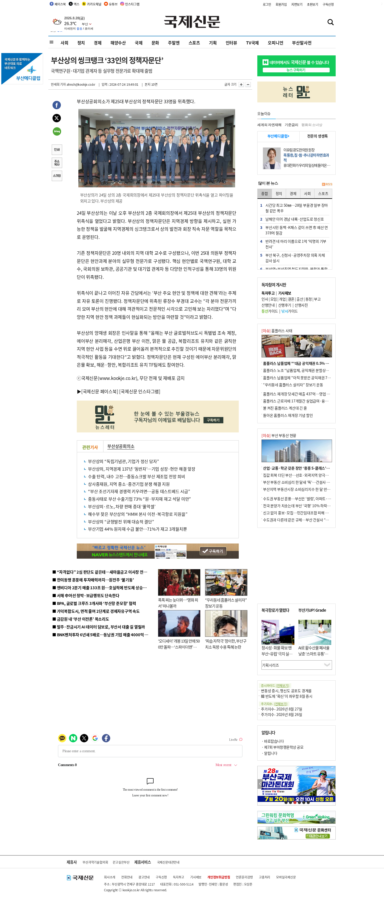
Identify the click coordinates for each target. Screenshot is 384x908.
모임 (273, 299)
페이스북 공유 (56, 106)
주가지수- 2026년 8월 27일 (281, 709)
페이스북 (60, 4)
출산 (299, 299)
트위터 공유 (56, 119)
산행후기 (284, 305)
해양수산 (118, 42)
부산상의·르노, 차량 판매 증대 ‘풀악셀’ (121, 506)
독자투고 (178, 877)
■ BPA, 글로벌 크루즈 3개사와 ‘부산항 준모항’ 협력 (94, 603)
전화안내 (126, 877)
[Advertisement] (296, 565)
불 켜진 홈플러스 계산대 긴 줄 (285, 407)
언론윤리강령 (244, 877)
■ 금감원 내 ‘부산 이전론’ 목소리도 (80, 619)
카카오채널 (94, 4)
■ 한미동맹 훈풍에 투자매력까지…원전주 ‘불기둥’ (93, 579)
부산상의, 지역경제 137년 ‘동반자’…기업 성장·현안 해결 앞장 (141, 469)
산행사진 (301, 305)
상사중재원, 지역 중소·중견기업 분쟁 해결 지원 (129, 484)
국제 (139, 42)
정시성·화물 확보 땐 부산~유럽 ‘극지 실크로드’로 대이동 (276, 653)
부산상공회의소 (121, 446)
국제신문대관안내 (168, 862)
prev (260, 784)
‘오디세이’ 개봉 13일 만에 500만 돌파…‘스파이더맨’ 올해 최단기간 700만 (179, 646)
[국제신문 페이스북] (99, 391)
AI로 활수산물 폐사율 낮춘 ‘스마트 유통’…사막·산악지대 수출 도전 (313, 656)
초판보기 (312, 4)
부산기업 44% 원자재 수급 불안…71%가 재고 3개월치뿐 (137, 529)
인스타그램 (132, 4)
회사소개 (109, 877)
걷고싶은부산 (121, 862)
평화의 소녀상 (311, 125)
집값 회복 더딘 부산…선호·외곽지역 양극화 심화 (299, 475)
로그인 (267, 4)
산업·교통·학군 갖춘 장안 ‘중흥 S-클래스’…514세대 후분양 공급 (312, 468)
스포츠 (194, 42)
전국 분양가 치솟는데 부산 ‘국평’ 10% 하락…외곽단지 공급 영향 (311, 505)
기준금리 (291, 125)
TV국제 (252, 42)
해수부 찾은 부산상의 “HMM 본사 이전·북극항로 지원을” (138, 514)
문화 (155, 42)
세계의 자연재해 (269, 125)
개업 (282, 299)
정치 (81, 42)
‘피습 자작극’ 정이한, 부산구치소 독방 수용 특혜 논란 (225, 644)
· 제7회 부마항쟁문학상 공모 (282, 747)
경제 (98, 42)
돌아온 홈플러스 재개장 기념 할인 (288, 415)
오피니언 (275, 42)
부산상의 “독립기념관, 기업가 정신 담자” (123, 461)
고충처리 (264, 877)
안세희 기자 (58, 84)
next (332, 784)
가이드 (269, 311)
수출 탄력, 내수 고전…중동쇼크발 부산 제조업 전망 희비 (136, 476)
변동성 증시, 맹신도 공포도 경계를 (286, 690)
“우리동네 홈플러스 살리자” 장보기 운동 (293, 384)
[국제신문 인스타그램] (139, 391)
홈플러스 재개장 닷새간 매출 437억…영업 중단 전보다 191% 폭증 (312, 393)
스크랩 (56, 176)
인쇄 (56, 150)
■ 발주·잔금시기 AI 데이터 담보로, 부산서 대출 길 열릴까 (98, 626)
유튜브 (113, 4)
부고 (317, 299)
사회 (64, 42)
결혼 (291, 299)
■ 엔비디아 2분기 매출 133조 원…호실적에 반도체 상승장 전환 (103, 587)
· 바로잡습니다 (272, 741)
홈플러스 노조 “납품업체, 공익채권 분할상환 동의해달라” (305, 370)
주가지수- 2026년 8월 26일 (281, 714)
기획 (213, 42)
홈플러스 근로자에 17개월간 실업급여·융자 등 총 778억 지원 (308, 400)
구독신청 (328, 4)
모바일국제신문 (286, 877)
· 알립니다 (269, 753)
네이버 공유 (56, 132)
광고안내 (144, 877)
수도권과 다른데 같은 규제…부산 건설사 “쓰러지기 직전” (305, 519)
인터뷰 (231, 42)
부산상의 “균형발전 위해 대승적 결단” (121, 521)
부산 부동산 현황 (278, 435)
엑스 (76, 4)
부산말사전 (301, 42)
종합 (264, 193)
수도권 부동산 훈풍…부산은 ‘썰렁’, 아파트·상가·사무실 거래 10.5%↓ (316, 498)
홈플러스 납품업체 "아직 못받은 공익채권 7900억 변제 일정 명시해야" (315, 377)
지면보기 (296, 4)
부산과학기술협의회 (95, 862)
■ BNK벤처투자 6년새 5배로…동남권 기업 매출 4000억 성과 (102, 634)
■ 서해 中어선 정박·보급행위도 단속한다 (85, 595)
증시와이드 (275, 685)
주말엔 (173, 42)
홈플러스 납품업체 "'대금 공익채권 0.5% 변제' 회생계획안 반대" (311, 363)
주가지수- (274, 704)
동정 (308, 299)
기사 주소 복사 (56, 163)
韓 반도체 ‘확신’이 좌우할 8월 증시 (286, 696)
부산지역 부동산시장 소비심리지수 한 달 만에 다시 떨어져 (305, 489)
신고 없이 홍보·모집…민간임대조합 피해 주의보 (299, 512)
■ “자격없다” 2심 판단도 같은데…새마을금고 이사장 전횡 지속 (103, 572)
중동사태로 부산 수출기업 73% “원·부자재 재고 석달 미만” (139, 499)
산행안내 (268, 305)
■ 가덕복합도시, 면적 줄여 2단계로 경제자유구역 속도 (96, 611)
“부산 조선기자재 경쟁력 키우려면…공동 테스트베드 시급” (139, 491)
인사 (264, 299)
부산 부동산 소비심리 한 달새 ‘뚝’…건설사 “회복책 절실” (305, 482)
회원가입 (281, 4)
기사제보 (195, 877)
